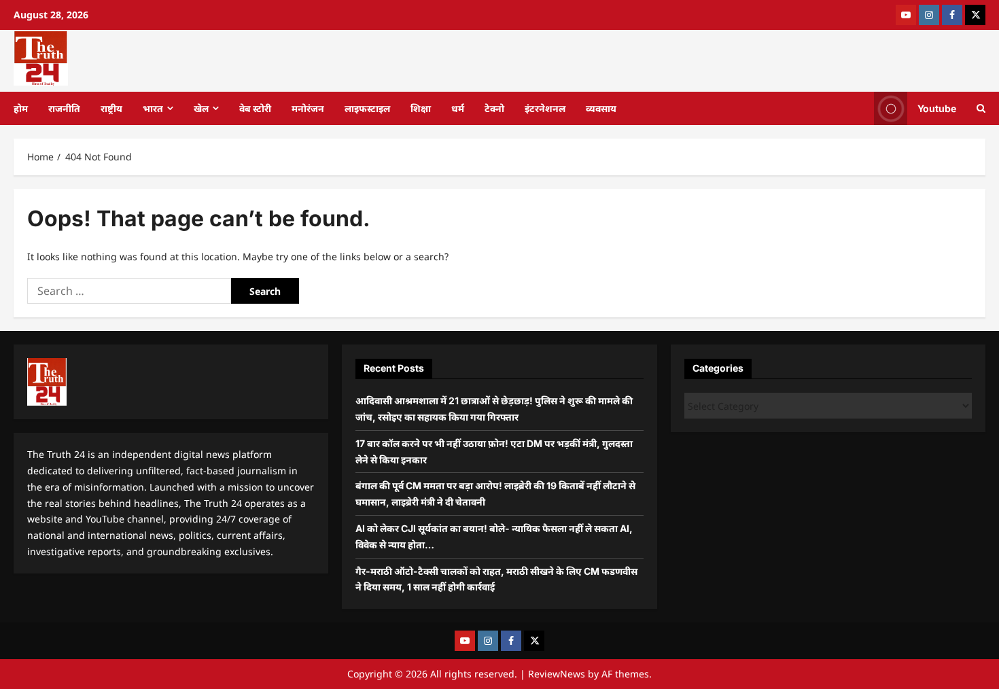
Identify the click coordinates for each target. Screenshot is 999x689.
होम (21, 108)
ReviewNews (556, 673)
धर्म (457, 108)
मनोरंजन (308, 108)
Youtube (936, 107)
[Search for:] (129, 291)
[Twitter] (975, 15)
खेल (201, 108)
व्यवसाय (601, 108)
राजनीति (64, 108)
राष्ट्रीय (111, 108)
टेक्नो (494, 108)
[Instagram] (929, 15)
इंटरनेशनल (545, 108)
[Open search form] (981, 108)
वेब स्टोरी (255, 108)
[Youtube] (906, 15)
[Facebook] (952, 15)
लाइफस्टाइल (367, 108)
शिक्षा (420, 108)
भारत (153, 108)
